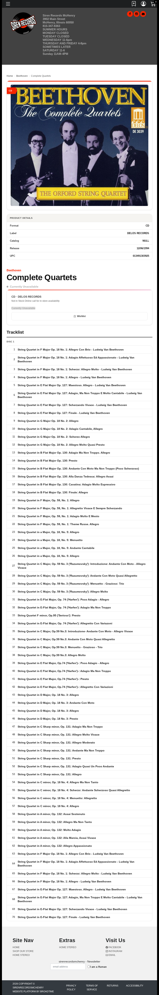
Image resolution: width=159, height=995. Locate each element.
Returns (112, 985)
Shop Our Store (23, 951)
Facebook (114, 947)
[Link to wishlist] (134, 4)
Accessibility (134, 985)
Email (112, 955)
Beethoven (22, 76)
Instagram (115, 951)
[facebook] (130, 14)
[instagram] (136, 14)
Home (10, 76)
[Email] (143, 14)
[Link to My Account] (143, 4)
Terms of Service (92, 987)
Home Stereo (21, 955)
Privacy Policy (71, 987)
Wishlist (81, 316)
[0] (153, 5)
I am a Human (98, 966)
